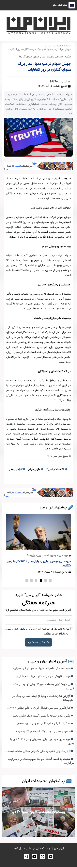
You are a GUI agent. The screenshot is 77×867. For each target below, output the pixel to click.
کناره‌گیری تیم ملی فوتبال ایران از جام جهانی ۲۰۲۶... (39, 708)
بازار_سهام (34, 469)
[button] (50, 580)
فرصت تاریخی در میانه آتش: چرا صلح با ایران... (41, 676)
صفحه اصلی (64, 46)
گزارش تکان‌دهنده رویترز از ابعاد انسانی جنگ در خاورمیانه (43, 698)
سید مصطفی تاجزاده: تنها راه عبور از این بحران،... (40, 669)
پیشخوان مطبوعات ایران (43, 781)
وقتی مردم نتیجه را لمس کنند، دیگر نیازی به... (42, 716)
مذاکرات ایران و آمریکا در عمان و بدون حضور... (42, 724)
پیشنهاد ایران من (53, 507)
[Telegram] (50, 856)
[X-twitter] (42, 856)
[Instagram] (26, 856)
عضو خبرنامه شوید (38, 642)
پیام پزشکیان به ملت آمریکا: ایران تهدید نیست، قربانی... (43, 686)
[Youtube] (34, 856)
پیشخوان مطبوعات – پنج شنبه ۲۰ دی (38, 812)
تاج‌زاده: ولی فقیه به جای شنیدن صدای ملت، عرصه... (38, 751)
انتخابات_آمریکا (55, 469)
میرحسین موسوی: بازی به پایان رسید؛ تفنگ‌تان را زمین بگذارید (39, 563)
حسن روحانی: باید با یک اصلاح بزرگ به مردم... (42, 731)
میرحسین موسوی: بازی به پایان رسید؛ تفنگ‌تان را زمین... (42, 741)
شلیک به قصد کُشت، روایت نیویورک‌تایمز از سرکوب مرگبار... (41, 761)
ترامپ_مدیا (15, 469)
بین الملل (51, 46)
